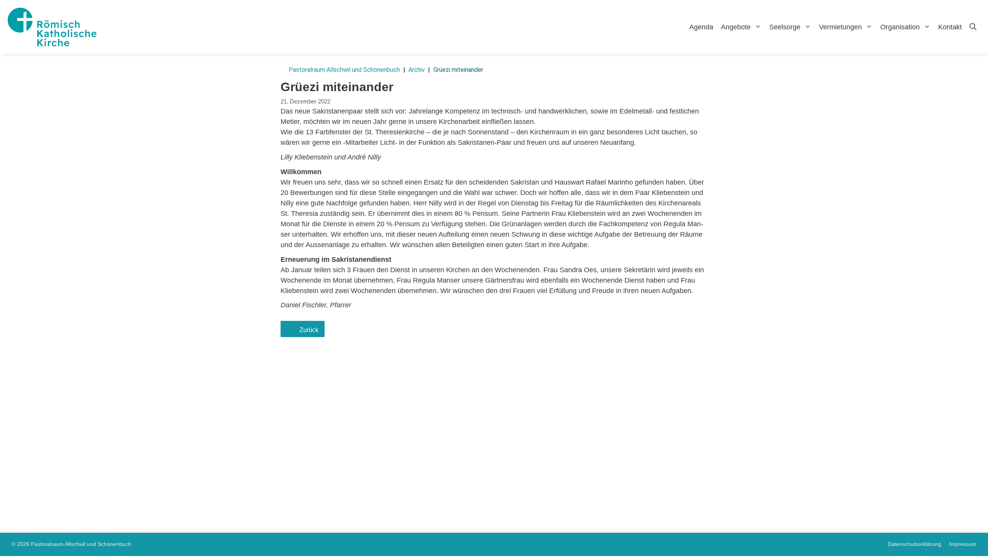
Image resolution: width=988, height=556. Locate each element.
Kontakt (950, 27)
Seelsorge (784, 27)
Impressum (962, 544)
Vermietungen (840, 27)
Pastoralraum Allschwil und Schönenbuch (344, 69)
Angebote (736, 27)
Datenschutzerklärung (914, 544)
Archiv (416, 69)
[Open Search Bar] (973, 27)
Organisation (900, 27)
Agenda (701, 27)
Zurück (308, 329)
